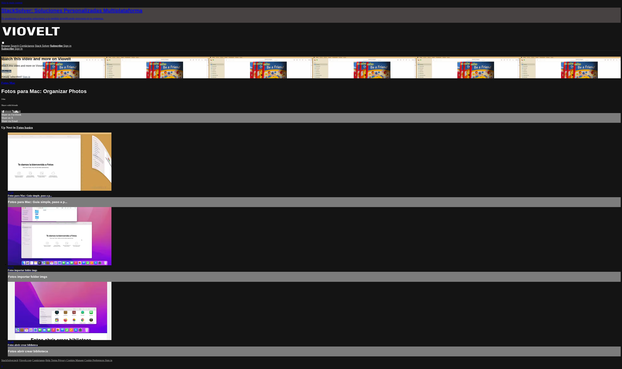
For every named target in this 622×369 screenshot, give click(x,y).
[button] (3, 43)
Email (18, 111)
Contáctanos (27, 45)
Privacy (62, 360)
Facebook (6, 111)
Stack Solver (42, 45)
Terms (54, 360)
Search (15, 45)
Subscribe (6, 71)
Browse (6, 45)
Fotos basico (25, 127)
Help (48, 360)
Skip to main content (11, 2)
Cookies (70, 360)
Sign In (19, 48)
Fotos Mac (8, 83)
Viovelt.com (25, 360)
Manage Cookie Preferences (90, 360)
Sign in (67, 45)
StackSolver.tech (9, 360)
